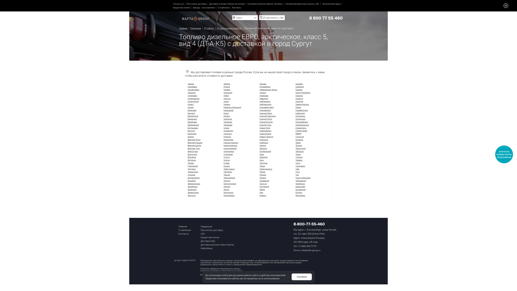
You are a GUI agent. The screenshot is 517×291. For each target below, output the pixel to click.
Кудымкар (228, 154)
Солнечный (300, 119)
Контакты (236, 7)
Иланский (228, 92)
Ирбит (226, 95)
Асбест (191, 104)
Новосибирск (265, 130)
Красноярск (229, 151)
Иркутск (227, 98)
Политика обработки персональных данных (220, 268)
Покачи (263, 177)
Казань (227, 104)
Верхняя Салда (194, 145)
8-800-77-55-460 (309, 224)
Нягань (263, 145)
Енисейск (192, 180)
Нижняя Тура (265, 125)
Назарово (264, 95)
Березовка (192, 122)
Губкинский (193, 166)
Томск (298, 154)
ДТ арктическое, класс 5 (229, 28)
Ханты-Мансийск (303, 177)
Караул (227, 116)
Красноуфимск (230, 148)
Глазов (191, 163)
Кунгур (227, 157)
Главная (183, 28)
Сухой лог (300, 136)
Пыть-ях (263, 183)
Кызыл (227, 166)
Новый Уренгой (266, 136)
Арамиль (192, 92)
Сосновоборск (302, 122)
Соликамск (300, 116)
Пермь (262, 172)
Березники (192, 119)
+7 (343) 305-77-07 (307, 246)
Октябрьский (265, 151)
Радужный (264, 186)
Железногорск (194, 183)
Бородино (192, 133)
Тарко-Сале (300, 148)
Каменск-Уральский (232, 107)
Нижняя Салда (266, 122)
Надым (263, 92)
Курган (227, 160)
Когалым (228, 133)
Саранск (299, 95)
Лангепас (228, 172)
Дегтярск (192, 169)
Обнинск (263, 148)
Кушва (226, 163)
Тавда (298, 142)
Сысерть (299, 139)
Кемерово (228, 125)
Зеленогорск (193, 192)
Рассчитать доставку (197, 4)
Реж (261, 192)
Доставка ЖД (208, 241)
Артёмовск (192, 95)
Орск (262, 160)
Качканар (228, 122)
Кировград (228, 130)
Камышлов (228, 110)
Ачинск (191, 107)
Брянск (191, 136)
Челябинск (300, 183)
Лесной (227, 175)
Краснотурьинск (231, 142)
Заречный (192, 189)
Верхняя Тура (194, 148)
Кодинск (227, 136)
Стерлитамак (301, 130)
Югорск (299, 192)
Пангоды (264, 163)
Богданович (193, 128)
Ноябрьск (264, 142)
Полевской (264, 180)
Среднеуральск (302, 125)
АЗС (203, 234)
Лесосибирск (229, 177)
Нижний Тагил (266, 119)
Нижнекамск (265, 110)
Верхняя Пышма (195, 142)
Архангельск (193, 101)
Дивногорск (193, 172)
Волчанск (192, 157)
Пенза (262, 166)
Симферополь (302, 110)
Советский (300, 113)
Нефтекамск (265, 101)
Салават (299, 84)
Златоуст (192, 195)
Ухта (298, 172)
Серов (298, 107)
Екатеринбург (194, 177)
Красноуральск (230, 145)
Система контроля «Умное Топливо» (265, 4)
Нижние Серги (266, 113)
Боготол (191, 130)
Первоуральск (266, 169)
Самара (299, 89)
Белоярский (193, 116)
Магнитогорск (230, 183)
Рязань (263, 195)
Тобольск (300, 151)
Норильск (264, 139)
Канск (226, 113)
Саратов (299, 101)
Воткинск (192, 160)
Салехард (300, 86)
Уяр (297, 175)
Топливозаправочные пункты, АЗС (302, 4)
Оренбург (264, 157)
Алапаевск (192, 86)
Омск (262, 154)
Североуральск (302, 104)
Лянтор (227, 180)
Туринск (299, 157)
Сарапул (299, 98)
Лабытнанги (229, 169)
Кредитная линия (181, 7)
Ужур (298, 163)
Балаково (192, 110)
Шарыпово (300, 186)
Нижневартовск (267, 107)
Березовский (193, 125)
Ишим (226, 101)
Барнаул (191, 113)
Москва (263, 84)
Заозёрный (193, 186)
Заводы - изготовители (204, 7)
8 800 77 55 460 (326, 18)
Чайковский (301, 180)
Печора (263, 175)
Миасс (226, 189)
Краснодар (228, 139)
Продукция (178, 4)
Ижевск (227, 89)
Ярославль (300, 195)
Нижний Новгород (268, 116)
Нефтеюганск (265, 104)
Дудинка (191, 175)
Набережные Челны (268, 89)
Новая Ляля (265, 128)
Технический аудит (331, 4)
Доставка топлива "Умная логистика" (227, 4)
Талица (299, 145)
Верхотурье (193, 151)
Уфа (297, 169)
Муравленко (265, 86)
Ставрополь (301, 128)
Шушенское (301, 189)
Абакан (191, 84)
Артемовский (193, 98)
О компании (224, 7)
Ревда (262, 189)
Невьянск (264, 98)
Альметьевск (193, 89)
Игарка (227, 86)
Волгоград (192, 154)
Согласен (302, 277)
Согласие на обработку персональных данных (221, 270)
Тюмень (299, 160)
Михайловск (229, 195)
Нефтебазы (207, 248)
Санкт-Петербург (303, 92)
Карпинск (228, 119)
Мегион (227, 186)
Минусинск (228, 192)
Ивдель (227, 84)
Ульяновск (300, 166)
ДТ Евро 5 (209, 28)
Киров (226, 128)
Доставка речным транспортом (217, 244)
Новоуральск (265, 133)
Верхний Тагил (194, 139)
